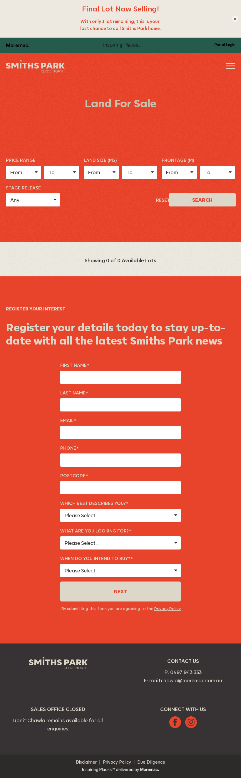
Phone (69, 448)
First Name (74, 365)
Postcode (74, 476)
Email (68, 421)
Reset (163, 200)
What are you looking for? (95, 531)
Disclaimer (86, 761)
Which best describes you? (94, 503)
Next (120, 591)
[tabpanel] (120, 469)
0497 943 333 (186, 672)
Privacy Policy (167, 608)
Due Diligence (151, 761)
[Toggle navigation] (230, 66)
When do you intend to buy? (96, 559)
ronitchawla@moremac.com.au (185, 680)
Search (202, 200)
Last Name (74, 393)
